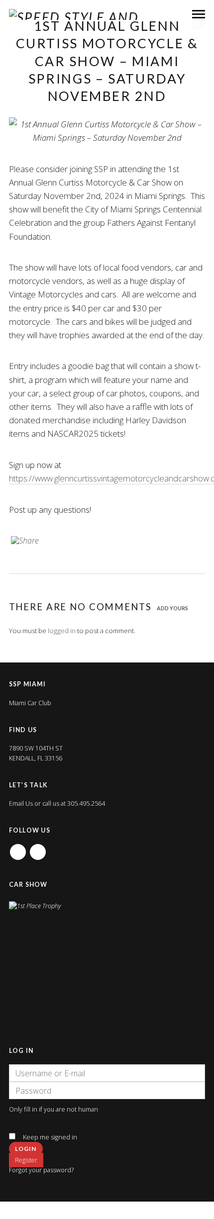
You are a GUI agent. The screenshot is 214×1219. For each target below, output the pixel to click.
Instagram (38, 848)
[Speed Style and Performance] (111, 14)
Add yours (172, 608)
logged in (62, 630)
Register (26, 1160)
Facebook (18, 848)
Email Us (21, 803)
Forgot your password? (41, 1170)
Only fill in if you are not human (53, 1109)
